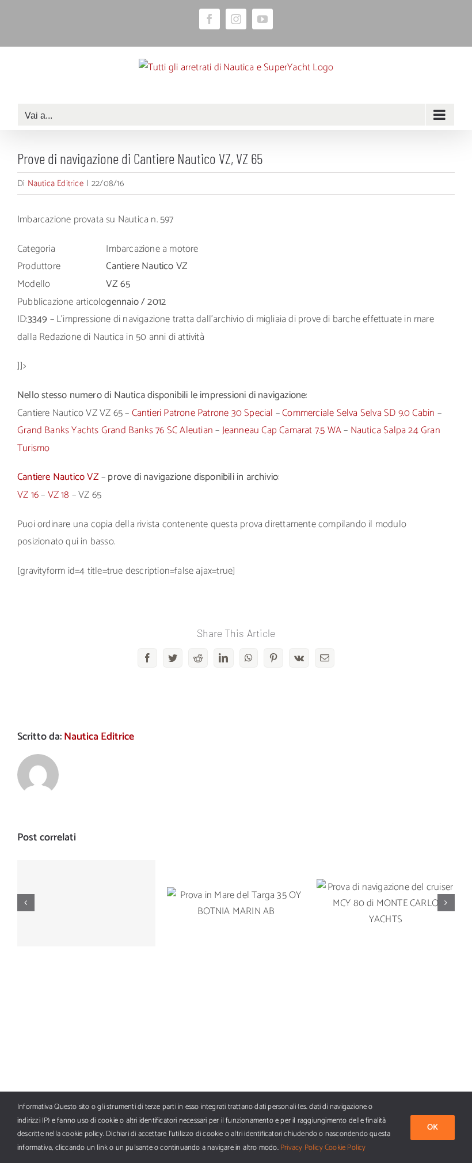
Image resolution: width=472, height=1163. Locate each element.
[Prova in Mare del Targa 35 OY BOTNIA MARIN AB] (236, 903)
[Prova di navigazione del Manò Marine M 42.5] (86, 903)
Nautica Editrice (55, 183)
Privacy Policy (301, 1148)
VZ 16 (28, 495)
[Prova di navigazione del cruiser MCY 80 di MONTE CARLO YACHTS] (386, 903)
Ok (432, 1127)
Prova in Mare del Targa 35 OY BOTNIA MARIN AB (236, 887)
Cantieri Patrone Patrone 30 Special (202, 413)
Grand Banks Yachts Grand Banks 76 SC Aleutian (115, 430)
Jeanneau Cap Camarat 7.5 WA (281, 430)
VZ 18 (59, 495)
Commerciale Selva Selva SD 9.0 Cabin (358, 413)
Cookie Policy (345, 1148)
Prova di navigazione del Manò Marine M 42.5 (86, 887)
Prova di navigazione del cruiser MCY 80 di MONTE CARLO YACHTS (386, 881)
